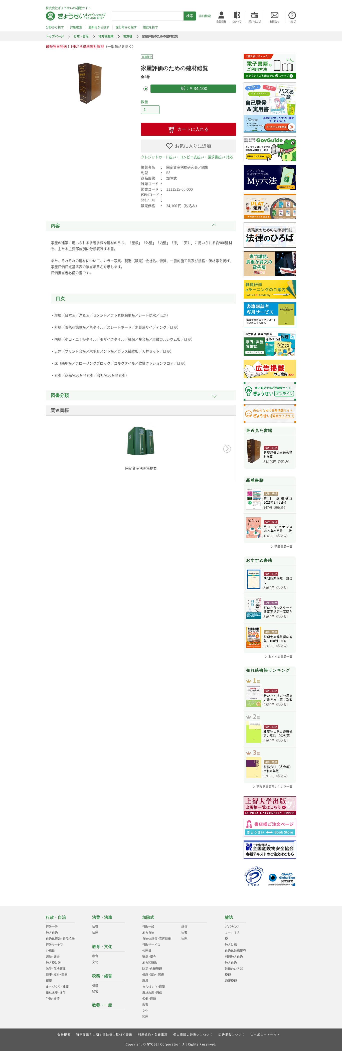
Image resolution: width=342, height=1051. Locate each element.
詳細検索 (205, 16)
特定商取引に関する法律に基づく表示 (104, 1034)
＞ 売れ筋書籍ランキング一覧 (272, 786)
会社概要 (64, 1034)
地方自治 (52, 932)
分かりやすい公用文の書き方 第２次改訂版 (278, 698)
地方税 (127, 36)
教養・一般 (102, 1005)
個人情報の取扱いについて (193, 1034)
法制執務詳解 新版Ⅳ (278, 581)
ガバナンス (232, 926)
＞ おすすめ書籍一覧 (278, 656)
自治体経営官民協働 (60, 938)
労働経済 (53, 998)
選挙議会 (53, 956)
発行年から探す (126, 27)
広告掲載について (231, 1034)
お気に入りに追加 (193, 146)
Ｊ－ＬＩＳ (232, 932)
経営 (95, 991)
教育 (95, 956)
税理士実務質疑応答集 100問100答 (278, 639)
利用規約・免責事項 (153, 1034)
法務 (95, 932)
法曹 (95, 926)
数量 (144, 101)
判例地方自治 (234, 956)
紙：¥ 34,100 (193, 88)
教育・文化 (102, 946)
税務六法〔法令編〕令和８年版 (278, 769)
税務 (95, 985)
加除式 (148, 917)
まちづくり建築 (57, 986)
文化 (95, 962)
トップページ (55, 36)
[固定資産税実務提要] (141, 442)
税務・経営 (102, 976)
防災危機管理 (56, 968)
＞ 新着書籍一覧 (281, 546)
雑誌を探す (150, 27)
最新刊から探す (98, 27)
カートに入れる (193, 129)
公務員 (50, 950)
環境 (49, 980)
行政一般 (52, 926)
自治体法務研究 (235, 950)
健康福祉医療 (56, 974)
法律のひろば (234, 968)
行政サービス (55, 944)
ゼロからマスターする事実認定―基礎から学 (278, 610)
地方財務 (231, 944)
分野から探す (55, 27)
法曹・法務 (102, 917)
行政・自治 (81, 36)
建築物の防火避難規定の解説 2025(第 (278, 734)
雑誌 (229, 917)
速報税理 (231, 980)
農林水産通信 (56, 992)
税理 (228, 974)
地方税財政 (105, 36)
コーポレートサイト (265, 1034)
